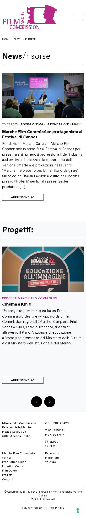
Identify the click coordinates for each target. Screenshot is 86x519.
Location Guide (12, 466)
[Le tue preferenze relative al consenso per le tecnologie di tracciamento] (77, 510)
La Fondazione (58, 124)
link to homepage (30, 17)
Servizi (6, 458)
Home (6, 39)
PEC (52, 446)
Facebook (52, 453)
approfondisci (23, 197)
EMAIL (53, 442)
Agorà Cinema (32, 124)
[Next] (50, 402)
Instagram (52, 458)
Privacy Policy (32, 508)
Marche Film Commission (19, 453)
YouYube (51, 462)
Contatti (8, 479)
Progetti (7, 475)
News (17, 39)
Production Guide (14, 462)
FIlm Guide (9, 470)
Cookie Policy (54, 508)
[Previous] (37, 402)
